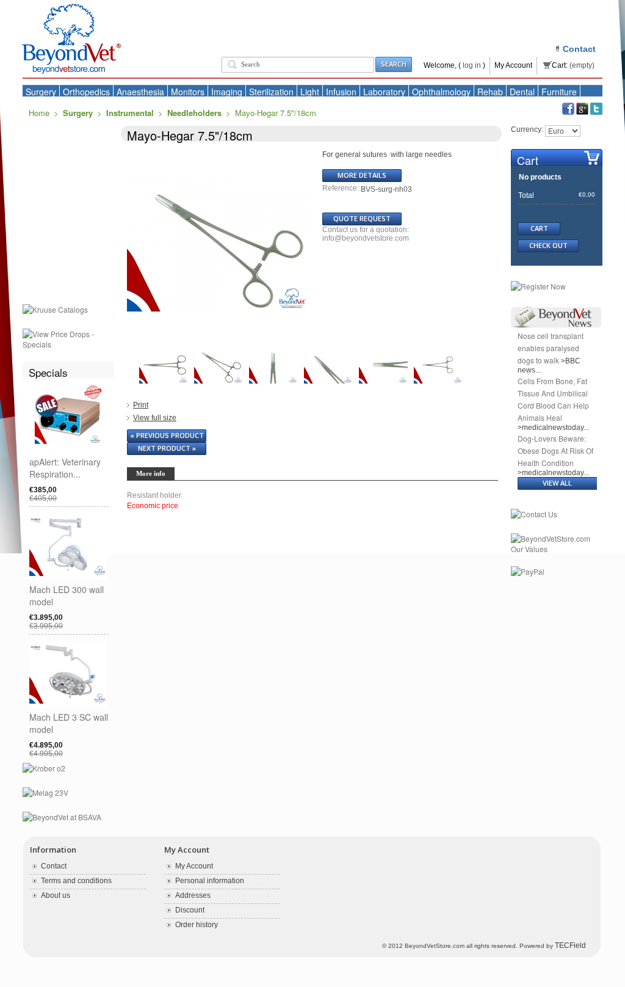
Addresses (193, 895)
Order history (196, 924)
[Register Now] (538, 287)
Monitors (187, 92)
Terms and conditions (76, 880)
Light (309, 92)
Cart (527, 160)
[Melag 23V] (45, 793)
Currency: (527, 129)
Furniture (559, 92)
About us (55, 895)
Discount (189, 910)
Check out (548, 245)
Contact (54, 866)
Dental (522, 92)
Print (140, 405)
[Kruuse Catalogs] (55, 310)
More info (150, 473)
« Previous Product (167, 435)
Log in (472, 65)
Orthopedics (86, 92)
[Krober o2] (44, 769)
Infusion (341, 92)
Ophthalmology (441, 92)
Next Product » (167, 448)
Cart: (560, 65)
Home (39, 112)
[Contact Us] (534, 515)
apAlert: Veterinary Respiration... (65, 468)
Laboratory (384, 92)
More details (362, 175)
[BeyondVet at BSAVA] (62, 818)
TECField (570, 945)
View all (557, 482)
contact (579, 49)
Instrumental (130, 112)
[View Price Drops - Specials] (68, 335)
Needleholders (194, 112)
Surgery (41, 92)
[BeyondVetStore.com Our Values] (556, 539)
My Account (513, 65)
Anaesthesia (140, 92)
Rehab (490, 92)
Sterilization (271, 92)
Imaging (226, 92)
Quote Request (362, 218)
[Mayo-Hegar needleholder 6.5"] (163, 345)
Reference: (341, 188)
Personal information (209, 880)
